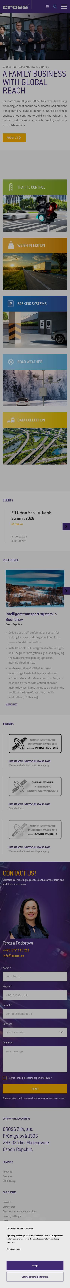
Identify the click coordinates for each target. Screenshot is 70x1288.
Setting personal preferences (35, 1276)
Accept (35, 1265)
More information (14, 1249)
